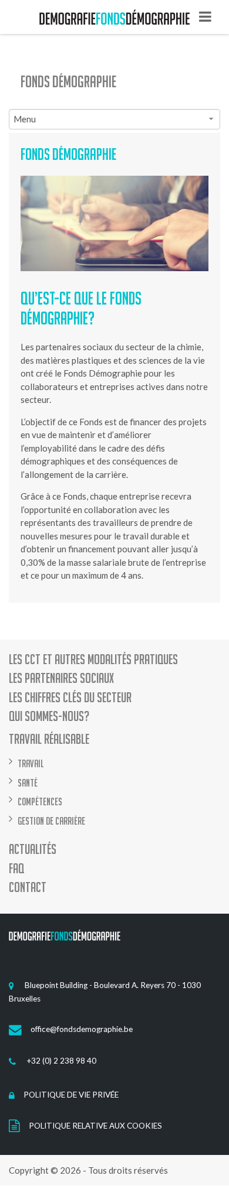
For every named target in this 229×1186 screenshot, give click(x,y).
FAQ (16, 869)
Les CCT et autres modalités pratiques (93, 660)
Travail (31, 763)
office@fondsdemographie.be (82, 1029)
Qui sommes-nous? (49, 716)
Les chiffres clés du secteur (70, 698)
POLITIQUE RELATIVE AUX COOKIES (95, 1125)
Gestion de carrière (51, 821)
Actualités (32, 849)
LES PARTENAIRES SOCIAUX (61, 678)
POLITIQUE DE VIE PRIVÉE (71, 1094)
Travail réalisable (49, 739)
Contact (27, 887)
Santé (28, 783)
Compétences (40, 801)
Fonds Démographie (68, 81)
